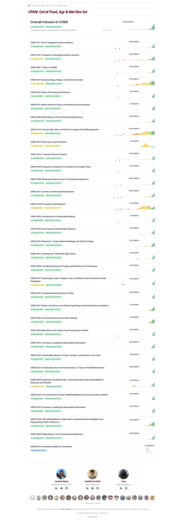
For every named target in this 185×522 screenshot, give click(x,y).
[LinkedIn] (56, 488)
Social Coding (65, 509)
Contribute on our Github (92, 503)
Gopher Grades (41, 509)
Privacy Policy (93, 517)
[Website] (61, 488)
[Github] (66, 488)
